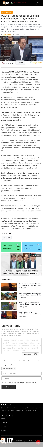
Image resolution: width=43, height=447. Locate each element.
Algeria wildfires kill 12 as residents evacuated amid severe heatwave (30, 313)
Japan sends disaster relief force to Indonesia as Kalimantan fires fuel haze (30, 285)
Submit (8, 387)
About (3, 419)
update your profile (23, 333)
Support (4, 423)
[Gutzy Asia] (6, 3)
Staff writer (7, 35)
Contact (3, 426)
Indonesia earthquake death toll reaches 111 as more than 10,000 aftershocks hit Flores (30, 295)
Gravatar (12, 333)
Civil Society (7, 12)
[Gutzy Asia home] (7, 441)
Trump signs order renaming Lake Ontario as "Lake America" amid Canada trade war (29, 304)
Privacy (3, 430)
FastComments (21, 331)
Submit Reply (28, 354)
